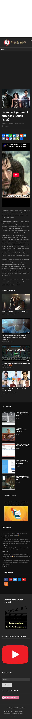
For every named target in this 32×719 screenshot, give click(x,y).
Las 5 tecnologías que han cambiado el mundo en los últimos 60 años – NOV (16, 548)
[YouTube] (10, 579)
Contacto (13, 716)
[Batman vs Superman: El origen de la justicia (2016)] (16, 302)
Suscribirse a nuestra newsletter (13, 713)
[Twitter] (15, 579)
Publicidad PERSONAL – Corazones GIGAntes (15, 312)
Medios (11, 123)
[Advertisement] (16, 19)
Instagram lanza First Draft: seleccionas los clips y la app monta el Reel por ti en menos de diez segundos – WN (16, 562)
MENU (4, 49)
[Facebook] (6, 579)
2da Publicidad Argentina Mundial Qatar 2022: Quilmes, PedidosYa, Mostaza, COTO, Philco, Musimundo (14, 337)
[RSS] (6, 584)
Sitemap (6, 711)
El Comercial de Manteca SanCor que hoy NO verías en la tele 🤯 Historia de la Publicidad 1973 (16, 555)
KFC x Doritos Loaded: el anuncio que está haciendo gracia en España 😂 (15, 534)
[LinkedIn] (19, 579)
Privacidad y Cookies (17, 711)
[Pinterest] (24, 579)
